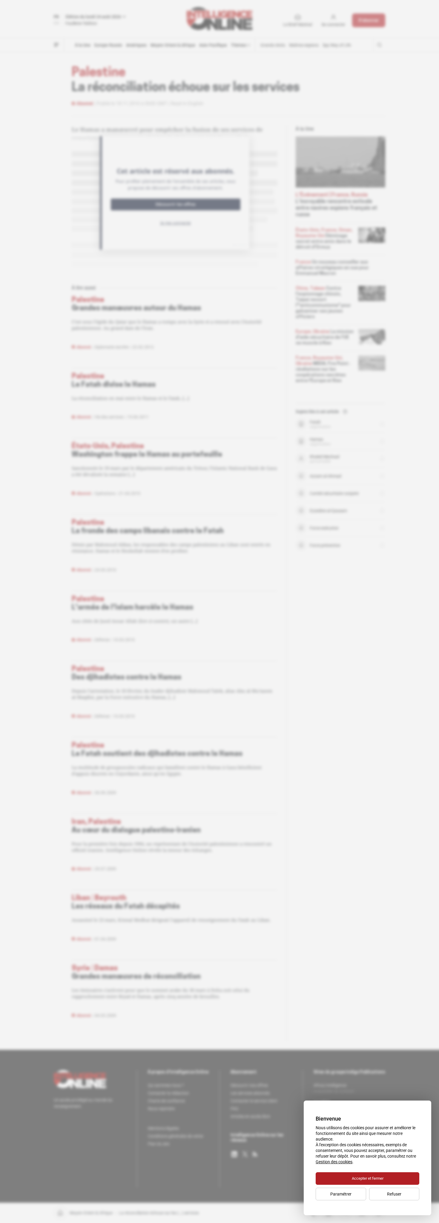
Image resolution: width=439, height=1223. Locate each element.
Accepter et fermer (367, 1178)
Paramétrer (340, 1194)
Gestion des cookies (334, 1161)
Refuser (394, 1194)
